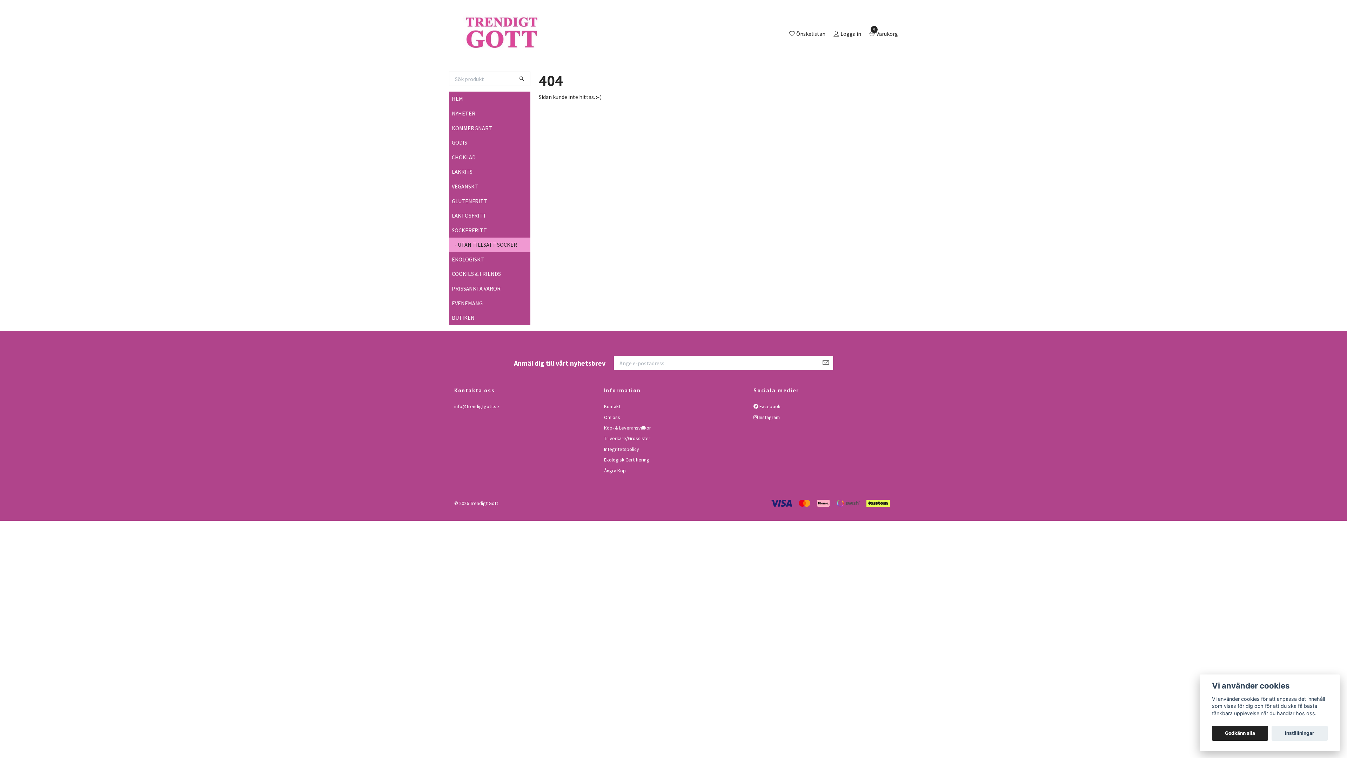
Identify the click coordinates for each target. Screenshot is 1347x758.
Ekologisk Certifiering (626, 488)
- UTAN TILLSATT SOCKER (486, 273)
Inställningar (1299, 733)
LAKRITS (462, 200)
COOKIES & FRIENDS (476, 302)
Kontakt (612, 435)
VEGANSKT (465, 215)
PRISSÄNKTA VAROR (476, 317)
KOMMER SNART (472, 156)
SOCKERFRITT (469, 258)
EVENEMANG (467, 331)
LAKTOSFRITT (469, 244)
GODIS (459, 171)
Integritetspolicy (621, 478)
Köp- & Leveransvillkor (627, 456)
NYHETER (463, 142)
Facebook (769, 435)
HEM (457, 127)
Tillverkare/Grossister (627, 467)
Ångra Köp (615, 499)
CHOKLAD (464, 186)
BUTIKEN (463, 346)
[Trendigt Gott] (531, 48)
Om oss (612, 446)
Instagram (769, 446)
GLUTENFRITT (469, 229)
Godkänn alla (1240, 733)
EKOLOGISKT (468, 288)
